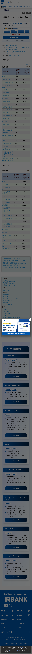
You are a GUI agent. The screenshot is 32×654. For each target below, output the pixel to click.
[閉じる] (30, 319)
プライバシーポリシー (17, 650)
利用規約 (21, 647)
